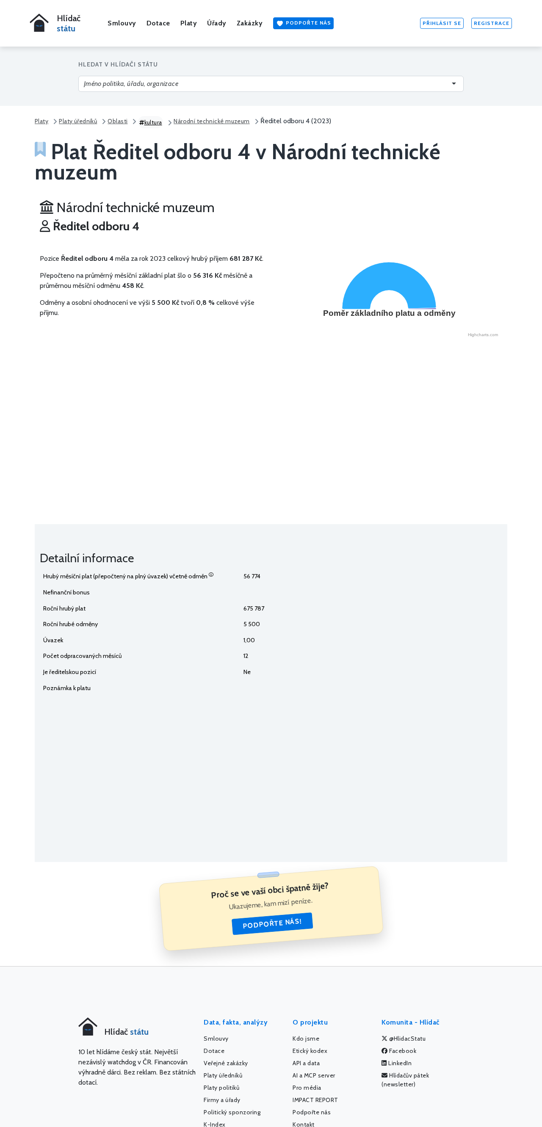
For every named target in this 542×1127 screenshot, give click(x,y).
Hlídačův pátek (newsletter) (405, 1080)
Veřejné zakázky (226, 1063)
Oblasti (117, 121)
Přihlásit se (442, 23)
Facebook (402, 1051)
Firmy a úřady (222, 1100)
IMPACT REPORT (315, 1100)
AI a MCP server (314, 1075)
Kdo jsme (306, 1038)
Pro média (307, 1087)
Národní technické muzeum (212, 121)
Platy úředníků (78, 121)
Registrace (491, 23)
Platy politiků (221, 1087)
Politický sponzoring (232, 1112)
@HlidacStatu (407, 1038)
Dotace (158, 23)
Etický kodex (310, 1051)
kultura (153, 122)
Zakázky (250, 23)
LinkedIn (399, 1063)
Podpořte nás (307, 22)
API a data (306, 1063)
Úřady (217, 23)
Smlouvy (122, 23)
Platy (188, 23)
